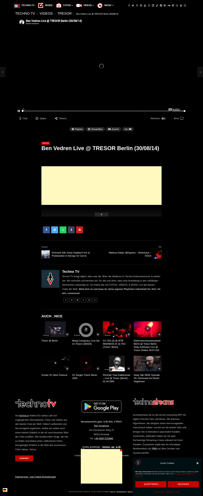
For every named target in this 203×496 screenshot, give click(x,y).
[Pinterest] (141, 5)
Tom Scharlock (101, 426)
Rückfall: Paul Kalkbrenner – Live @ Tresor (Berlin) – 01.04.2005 (116, 378)
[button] (197, 463)
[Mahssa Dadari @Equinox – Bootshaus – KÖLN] (157, 254)
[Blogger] (153, 5)
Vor (160, 247)
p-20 (118, 447)
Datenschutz (170, 491)
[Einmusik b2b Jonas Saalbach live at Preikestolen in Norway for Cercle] (3, 72)
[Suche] (185, 5)
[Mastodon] (173, 5)
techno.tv (24, 415)
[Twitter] (133, 5)
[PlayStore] (165, 5)
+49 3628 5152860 (103, 438)
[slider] (96, 111)
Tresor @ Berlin (49, 340)
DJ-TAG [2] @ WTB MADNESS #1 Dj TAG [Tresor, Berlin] (114, 343)
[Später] (177, 5)
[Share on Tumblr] (71, 229)
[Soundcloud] (169, 5)
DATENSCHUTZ (121, 491)
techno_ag (108, 447)
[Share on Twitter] (54, 229)
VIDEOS (46, 13)
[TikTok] (157, 5)
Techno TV (70, 271)
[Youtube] (145, 5)
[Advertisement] (101, 185)
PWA (154, 448)
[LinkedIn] (77, 300)
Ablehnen (183, 484)
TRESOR (64, 13)
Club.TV (112, 491)
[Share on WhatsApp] (63, 229)
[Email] (95, 300)
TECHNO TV (25, 13)
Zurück (44, 247)
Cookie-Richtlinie (159, 491)
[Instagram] (149, 5)
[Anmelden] (181, 5)
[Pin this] (79, 229)
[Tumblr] (137, 5)
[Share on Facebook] (46, 229)
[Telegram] (161, 5)
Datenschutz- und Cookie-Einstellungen (35, 477)
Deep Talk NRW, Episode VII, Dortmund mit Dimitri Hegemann (147, 378)
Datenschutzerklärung (181, 473)
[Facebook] (129, 5)
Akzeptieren (151, 484)
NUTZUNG (131, 491)
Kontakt (177, 491)
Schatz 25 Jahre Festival (54, 375)
